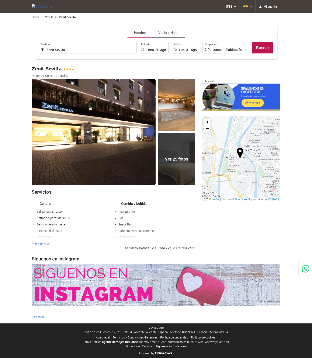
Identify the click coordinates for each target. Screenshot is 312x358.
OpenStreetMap (244, 199)
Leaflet (215, 199)
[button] (231, 6)
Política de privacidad (174, 337)
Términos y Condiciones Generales (135, 337)
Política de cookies (203, 337)
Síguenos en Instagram (171, 346)
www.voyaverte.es (217, 342)
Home (36, 17)
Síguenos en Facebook (140, 346)
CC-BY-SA (273, 199)
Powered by (156, 353)
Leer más (38, 317)
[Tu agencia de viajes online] (42, 6)
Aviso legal (103, 337)
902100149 (188, 332)
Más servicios (41, 243)
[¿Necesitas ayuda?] (305, 268)
